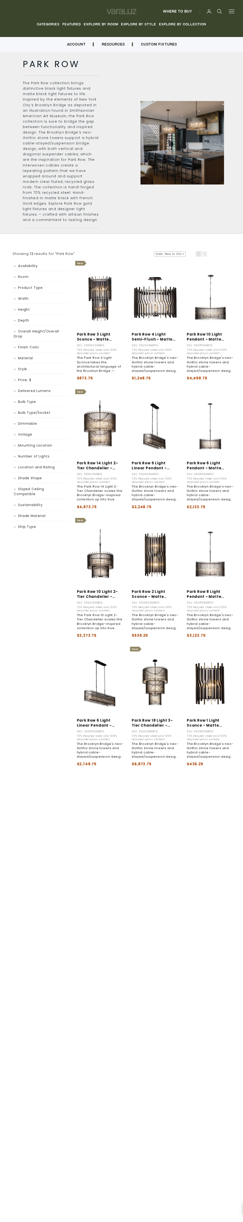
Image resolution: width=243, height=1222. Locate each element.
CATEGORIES (48, 24)
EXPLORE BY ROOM (101, 24)
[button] (198, 253)
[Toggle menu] (231, 11)
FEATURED (71, 24)
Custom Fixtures (159, 44)
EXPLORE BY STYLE (138, 24)
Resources (113, 44)
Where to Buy (177, 11)
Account (76, 44)
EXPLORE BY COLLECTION (182, 24)
